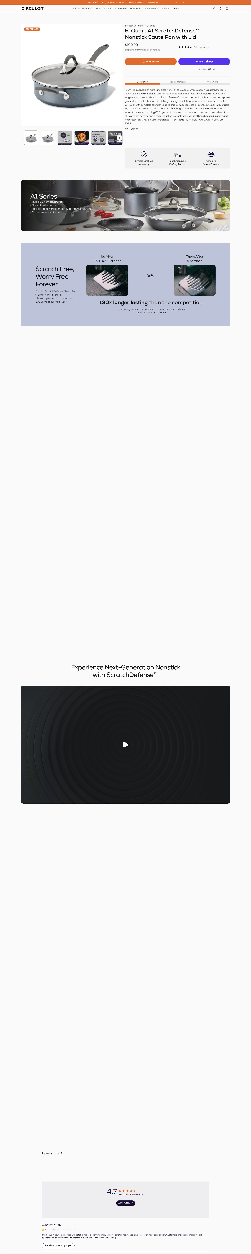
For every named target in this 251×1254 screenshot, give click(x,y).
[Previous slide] (69, 2)
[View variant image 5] (98, 138)
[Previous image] (24, 138)
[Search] (214, 8)
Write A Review (125, 1203)
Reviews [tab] (47, 1153)
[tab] (142, 82)
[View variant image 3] (65, 138)
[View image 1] (31, 138)
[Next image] (120, 138)
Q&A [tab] (60, 1153)
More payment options (204, 69)
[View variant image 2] (48, 138)
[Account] (220, 8)
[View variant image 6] (115, 138)
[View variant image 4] (81, 138)
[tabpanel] (177, 109)
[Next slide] (176, 2)
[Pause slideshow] (182, 2)
